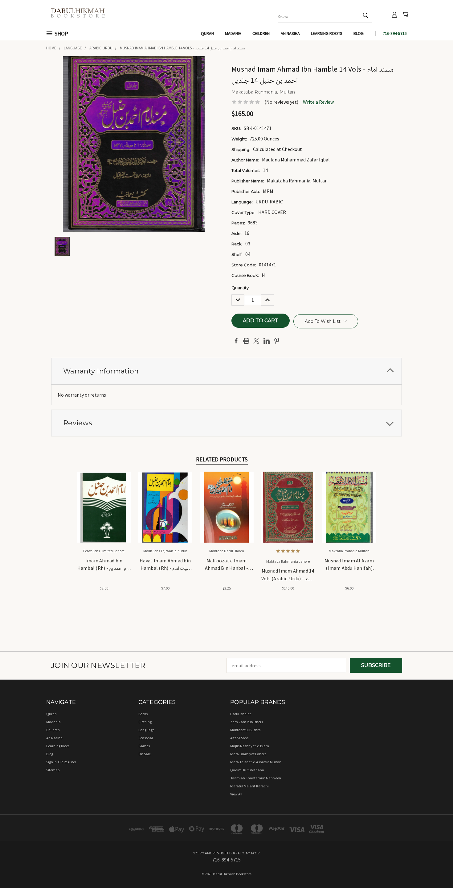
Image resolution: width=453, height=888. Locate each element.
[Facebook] (236, 341)
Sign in (51, 762)
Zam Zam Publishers (246, 721)
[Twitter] (256, 341)
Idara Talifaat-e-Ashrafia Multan (255, 762)
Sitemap (52, 770)
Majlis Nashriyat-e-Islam (249, 746)
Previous (435, 868)
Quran (207, 33)
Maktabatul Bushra (245, 729)
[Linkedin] (266, 341)
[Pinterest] (277, 341)
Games (144, 746)
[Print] (246, 341)
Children (261, 33)
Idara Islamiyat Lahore (248, 754)
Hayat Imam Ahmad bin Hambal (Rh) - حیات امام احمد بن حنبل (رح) (165, 564)
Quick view (104, 500)
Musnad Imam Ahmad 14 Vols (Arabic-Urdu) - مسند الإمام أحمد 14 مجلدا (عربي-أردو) (287, 575)
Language (146, 729)
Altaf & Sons (239, 738)
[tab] (226, 371)
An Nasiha (290, 33)
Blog (358, 33)
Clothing (145, 721)
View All (236, 794)
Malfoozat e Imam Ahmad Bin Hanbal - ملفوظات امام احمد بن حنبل (226, 564)
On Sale (144, 754)
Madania (233, 33)
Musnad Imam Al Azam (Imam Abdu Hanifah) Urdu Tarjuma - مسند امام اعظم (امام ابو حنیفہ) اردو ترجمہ (349, 564)
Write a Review (318, 102)
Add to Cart (104, 512)
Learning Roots (326, 33)
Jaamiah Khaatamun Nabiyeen (255, 778)
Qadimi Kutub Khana (247, 770)
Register (70, 762)
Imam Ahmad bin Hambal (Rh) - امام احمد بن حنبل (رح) (104, 564)
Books (143, 713)
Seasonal (145, 738)
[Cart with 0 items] (405, 14)
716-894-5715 (395, 33)
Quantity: (240, 287)
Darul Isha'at (240, 713)
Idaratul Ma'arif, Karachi (249, 786)
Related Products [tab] (222, 459)
